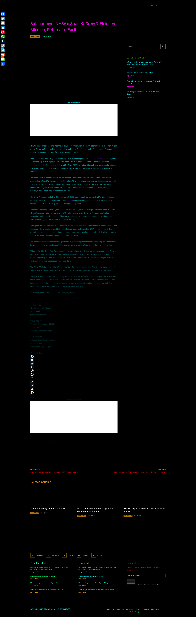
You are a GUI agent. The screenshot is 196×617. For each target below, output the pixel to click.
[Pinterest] (2, 32)
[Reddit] (2, 54)
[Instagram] (48, 555)
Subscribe (130, 581)
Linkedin (71, 555)
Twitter (99, 555)
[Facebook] (142, 6)
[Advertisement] (74, 120)
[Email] (2, 23)
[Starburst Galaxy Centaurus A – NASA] (51, 496)
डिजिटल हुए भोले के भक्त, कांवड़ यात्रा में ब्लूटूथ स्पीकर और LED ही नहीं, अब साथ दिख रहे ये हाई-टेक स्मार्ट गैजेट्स (144, 63)
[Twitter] (157, 6)
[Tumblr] (2, 41)
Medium (85, 555)
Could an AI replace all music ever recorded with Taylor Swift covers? (54, 472)
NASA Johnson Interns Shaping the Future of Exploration (95, 510)
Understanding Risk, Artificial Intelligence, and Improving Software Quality (140, 472)
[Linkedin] (147, 6)
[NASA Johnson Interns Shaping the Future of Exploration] (98, 496)
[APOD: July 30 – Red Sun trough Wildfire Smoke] (145, 496)
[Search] (163, 46)
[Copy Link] (2, 45)
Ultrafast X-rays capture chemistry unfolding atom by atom (49, 583)
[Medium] (152, 6)
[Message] (2, 59)
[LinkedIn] (2, 27)
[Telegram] (2, 50)
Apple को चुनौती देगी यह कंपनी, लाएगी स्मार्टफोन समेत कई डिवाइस (48, 589)
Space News (35, 36)
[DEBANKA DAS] (35, 445)
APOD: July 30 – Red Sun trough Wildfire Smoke (144, 510)
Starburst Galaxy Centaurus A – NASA (140, 73)
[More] (106, 91)
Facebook (39, 555)
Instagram (55, 555)
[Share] (2, 64)
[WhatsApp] (2, 36)
